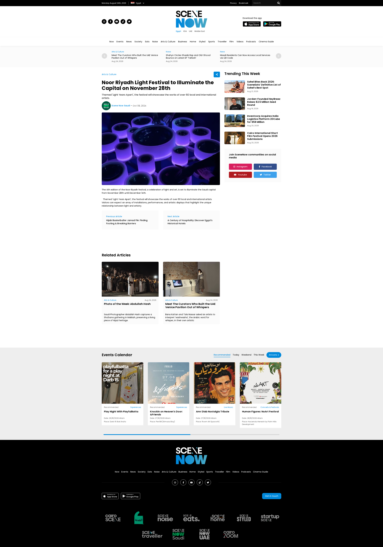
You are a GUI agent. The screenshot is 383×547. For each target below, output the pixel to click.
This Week (259, 354)
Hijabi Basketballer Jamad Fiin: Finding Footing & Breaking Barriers (127, 222)
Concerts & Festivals (269, 407)
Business (182, 42)
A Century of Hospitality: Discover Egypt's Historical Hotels (190, 222)
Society (138, 42)
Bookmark (243, 3)
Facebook (267, 166)
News (129, 42)
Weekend (246, 354)
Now (111, 42)
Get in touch (271, 495)
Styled (202, 42)
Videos (240, 42)
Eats (147, 42)
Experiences (135, 407)
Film (232, 42)
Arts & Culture (168, 42)
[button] (275, 385)
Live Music (228, 407)
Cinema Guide (266, 42)
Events (120, 42)
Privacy (233, 3)
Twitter (267, 174)
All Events (273, 355)
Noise (155, 42)
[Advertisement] (156, 241)
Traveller (222, 42)
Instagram (242, 166)
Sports (211, 42)
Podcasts (251, 42)
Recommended (222, 354)
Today (236, 354)
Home (193, 42)
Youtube (242, 174)
